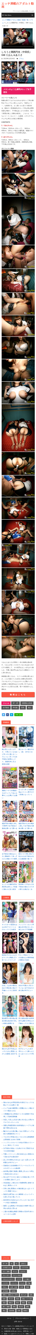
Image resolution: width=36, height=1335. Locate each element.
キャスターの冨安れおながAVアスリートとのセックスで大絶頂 (9, 927)
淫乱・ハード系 (27, 1299)
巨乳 (22, 707)
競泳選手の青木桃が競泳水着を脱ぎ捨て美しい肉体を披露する (9, 1021)
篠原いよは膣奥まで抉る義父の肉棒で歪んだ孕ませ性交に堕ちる (18, 1207)
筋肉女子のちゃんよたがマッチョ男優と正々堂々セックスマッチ (9, 957)
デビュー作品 (17, 1275)
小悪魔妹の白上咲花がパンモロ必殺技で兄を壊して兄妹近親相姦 (18, 1115)
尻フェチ (23, 1295)
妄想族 (14, 1291)
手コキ (11, 1299)
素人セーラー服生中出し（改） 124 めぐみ (26, 751)
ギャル (15, 1271)
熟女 (17, 1302)
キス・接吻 (6, 1271)
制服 (27, 1287)
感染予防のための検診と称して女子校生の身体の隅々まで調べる (26, 826)
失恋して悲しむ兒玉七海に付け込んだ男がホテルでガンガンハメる (18, 1121)
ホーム (9, 1318)
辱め (4, 1310)
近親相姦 (11, 1310)
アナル (16, 1267)
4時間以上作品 (27, 703)
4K (11, 1263)
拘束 (17, 1299)
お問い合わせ (18, 1321)
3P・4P (15, 703)
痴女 (23, 1302)
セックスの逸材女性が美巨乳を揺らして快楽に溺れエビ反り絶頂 (9, 886)
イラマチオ (25, 1267)
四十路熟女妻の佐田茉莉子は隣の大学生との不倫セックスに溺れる (26, 1021)
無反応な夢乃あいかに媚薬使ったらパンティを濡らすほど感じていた (18, 1195)
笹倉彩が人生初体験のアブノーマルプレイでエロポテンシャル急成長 (18, 1167)
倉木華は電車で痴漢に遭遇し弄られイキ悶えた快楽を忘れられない (18, 1172)
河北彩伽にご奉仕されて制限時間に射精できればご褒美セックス (18, 1184)
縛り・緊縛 (6, 1306)
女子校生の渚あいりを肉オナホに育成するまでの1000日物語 (18, 1149)
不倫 (29, 1283)
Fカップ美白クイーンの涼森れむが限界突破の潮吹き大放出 (26, 957)
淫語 (4, 1302)
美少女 (21, 1306)
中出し (5, 1287)
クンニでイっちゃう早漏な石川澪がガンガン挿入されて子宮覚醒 (26, 927)
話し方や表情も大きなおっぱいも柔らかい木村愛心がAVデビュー (18, 1161)
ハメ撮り (27, 1279)
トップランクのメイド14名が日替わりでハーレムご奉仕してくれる (18, 1144)
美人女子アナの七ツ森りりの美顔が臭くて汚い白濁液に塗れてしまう (18, 1178)
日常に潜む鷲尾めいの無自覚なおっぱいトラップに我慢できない (18, 1190)
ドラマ (19, 1279)
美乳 (14, 1306)
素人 (29, 707)
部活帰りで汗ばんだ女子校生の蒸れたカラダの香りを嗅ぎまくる (26, 886)
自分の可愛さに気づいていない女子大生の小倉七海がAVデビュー (26, 988)
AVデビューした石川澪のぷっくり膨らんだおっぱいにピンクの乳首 (26, 1052)
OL (17, 1263)
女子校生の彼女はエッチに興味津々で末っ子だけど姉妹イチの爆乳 (9, 856)
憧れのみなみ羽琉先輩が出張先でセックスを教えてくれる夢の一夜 (18, 1104)
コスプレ (23, 1271)
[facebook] (7, 714)
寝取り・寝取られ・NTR (10, 1295)
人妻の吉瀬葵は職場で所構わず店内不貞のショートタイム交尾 (18, 1213)
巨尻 (4, 1299)
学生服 (15, 707)
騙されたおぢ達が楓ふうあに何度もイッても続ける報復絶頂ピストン (18, 1132)
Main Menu (8, 15)
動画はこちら (18, 695)
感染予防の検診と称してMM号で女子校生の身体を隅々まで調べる (9, 826)
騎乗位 (26, 1310)
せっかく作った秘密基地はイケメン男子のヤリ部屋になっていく (26, 792)
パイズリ (5, 1283)
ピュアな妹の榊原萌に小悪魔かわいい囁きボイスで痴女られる (18, 1109)
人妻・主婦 (13, 1287)
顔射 (19, 1310)
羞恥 (27, 1306)
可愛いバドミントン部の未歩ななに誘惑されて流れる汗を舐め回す (18, 1155)
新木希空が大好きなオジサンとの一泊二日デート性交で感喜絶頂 (18, 1201)
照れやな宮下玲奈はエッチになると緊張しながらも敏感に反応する (9, 1051)
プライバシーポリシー (22, 1318)
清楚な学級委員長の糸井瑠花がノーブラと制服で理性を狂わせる (18, 1127)
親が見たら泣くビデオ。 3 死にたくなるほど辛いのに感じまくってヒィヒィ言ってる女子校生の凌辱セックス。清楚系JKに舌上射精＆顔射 (9, 757)
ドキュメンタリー (8, 1279)
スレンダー (6, 1275)
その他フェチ (7, 1267)
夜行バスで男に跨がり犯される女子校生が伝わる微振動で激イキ (26, 856)
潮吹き (11, 1302)
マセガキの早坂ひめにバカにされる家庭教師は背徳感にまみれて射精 (18, 1138)
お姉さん (23, 1263)
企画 (21, 1287)
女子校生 (6, 707)
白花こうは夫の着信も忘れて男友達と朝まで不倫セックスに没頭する (9, 989)
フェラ (22, 1283)
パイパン (14, 1283)
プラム (21, 58)
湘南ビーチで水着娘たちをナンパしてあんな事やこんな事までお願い (9, 794)
